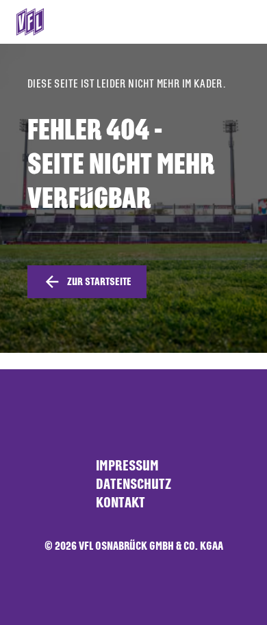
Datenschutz (133, 483)
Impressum (127, 465)
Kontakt (120, 502)
